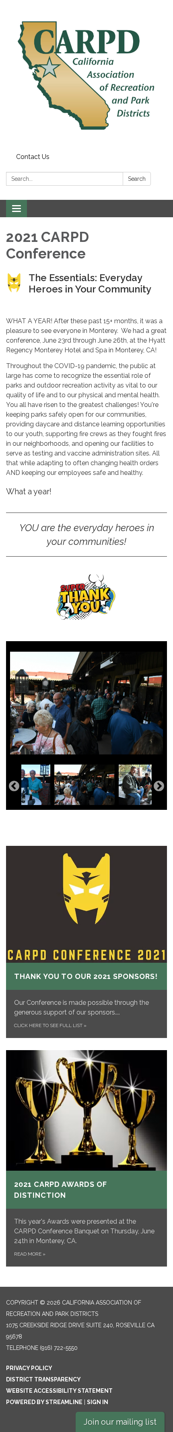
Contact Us (32, 157)
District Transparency (43, 1379)
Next (159, 786)
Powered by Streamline (44, 1402)
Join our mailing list (120, 1422)
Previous (14, 786)
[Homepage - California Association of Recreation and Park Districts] (86, 75)
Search (137, 179)
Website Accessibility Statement (59, 1391)
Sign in (97, 1402)
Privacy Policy (29, 1368)
